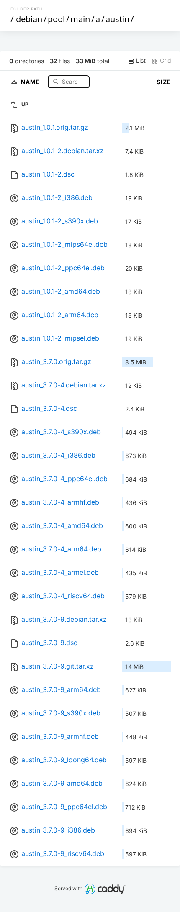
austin (117, 19)
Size (164, 81)
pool (56, 19)
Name (31, 81)
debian (29, 19)
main (80, 19)
